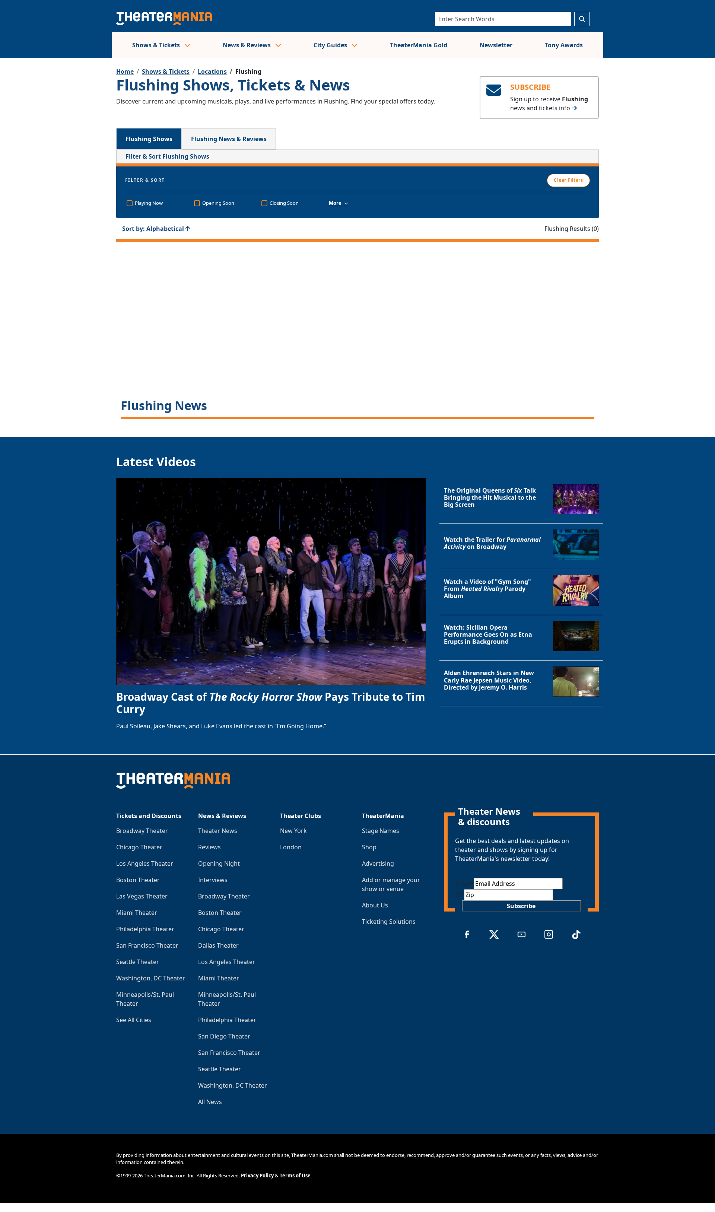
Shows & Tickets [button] (156, 45)
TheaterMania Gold (418, 45)
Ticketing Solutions (389, 921)
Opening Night (219, 863)
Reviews (209, 847)
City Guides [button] (331, 45)
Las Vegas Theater (142, 896)
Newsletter (496, 45)
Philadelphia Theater (145, 929)
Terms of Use (295, 1175)
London (291, 847)
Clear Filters (568, 180)
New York (293, 831)
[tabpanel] (357, 284)
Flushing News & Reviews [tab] (229, 139)
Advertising (378, 863)
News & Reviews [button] (247, 45)
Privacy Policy (257, 1175)
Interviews (213, 880)
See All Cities (133, 1020)
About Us (375, 905)
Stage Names (380, 831)
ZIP (459, 895)
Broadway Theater (142, 831)
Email (464, 883)
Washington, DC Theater (150, 978)
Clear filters (357, 334)
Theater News (217, 831)
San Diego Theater (224, 1036)
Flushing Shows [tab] (148, 139)
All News (210, 1102)
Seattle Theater (137, 962)
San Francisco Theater (147, 945)
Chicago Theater (139, 847)
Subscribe (521, 906)
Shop (369, 847)
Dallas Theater (218, 945)
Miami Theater (136, 913)
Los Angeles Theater (144, 863)
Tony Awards (564, 45)
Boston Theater (138, 880)
